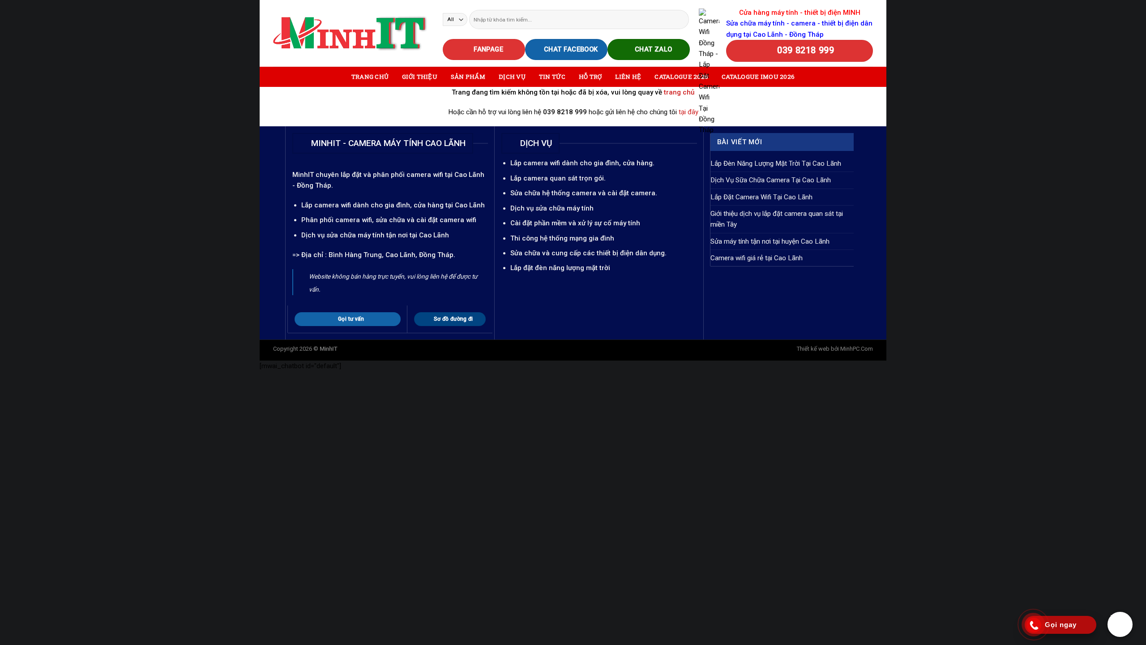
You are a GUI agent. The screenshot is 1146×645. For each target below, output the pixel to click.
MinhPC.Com (856, 348)
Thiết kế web (813, 348)
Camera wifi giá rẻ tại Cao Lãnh (756, 258)
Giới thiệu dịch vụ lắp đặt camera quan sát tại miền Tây (776, 219)
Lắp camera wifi (326, 205)
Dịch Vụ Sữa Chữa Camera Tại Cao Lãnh (770, 180)
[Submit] (681, 19)
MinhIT (304, 175)
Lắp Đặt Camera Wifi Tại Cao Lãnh (761, 197)
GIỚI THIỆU (419, 77)
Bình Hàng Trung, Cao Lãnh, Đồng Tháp (391, 255)
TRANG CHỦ (370, 77)
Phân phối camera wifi (336, 220)
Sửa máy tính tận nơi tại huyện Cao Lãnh (770, 241)
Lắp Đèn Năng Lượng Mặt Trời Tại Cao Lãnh (775, 163)
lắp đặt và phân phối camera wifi (392, 175)
